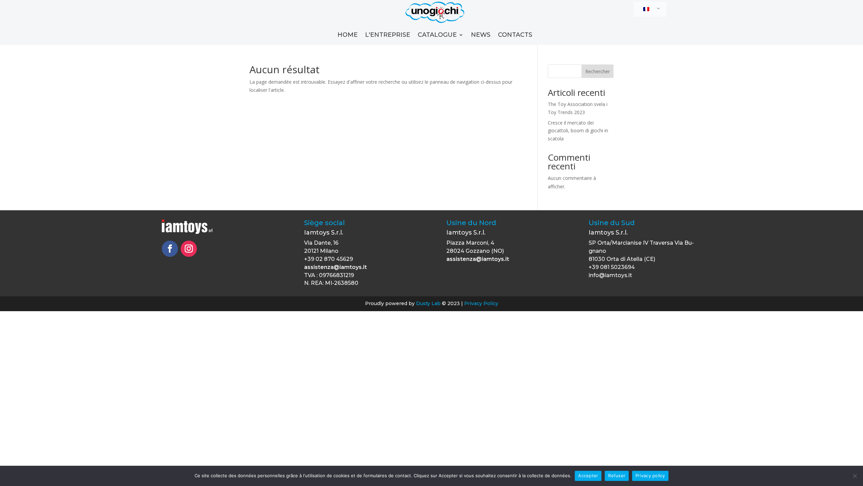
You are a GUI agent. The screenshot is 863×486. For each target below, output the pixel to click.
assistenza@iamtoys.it (335, 267)
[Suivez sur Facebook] (170, 249)
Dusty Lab (428, 303)
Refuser (616, 475)
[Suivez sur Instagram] (189, 249)
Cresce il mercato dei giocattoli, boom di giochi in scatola (578, 130)
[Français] (649, 9)
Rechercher (597, 71)
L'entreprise (387, 35)
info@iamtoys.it (610, 275)
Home (347, 35)
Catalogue (437, 35)
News (480, 35)
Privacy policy (650, 475)
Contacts (515, 35)
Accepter (588, 475)
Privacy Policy (481, 303)
